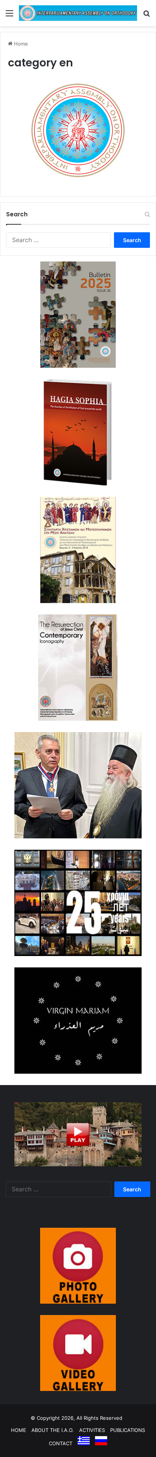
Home (20, 44)
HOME (18, 1430)
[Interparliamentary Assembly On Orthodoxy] (78, 13)
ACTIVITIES (92, 1430)
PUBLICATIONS (127, 1430)
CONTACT (60, 1443)
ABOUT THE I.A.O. (52, 1430)
